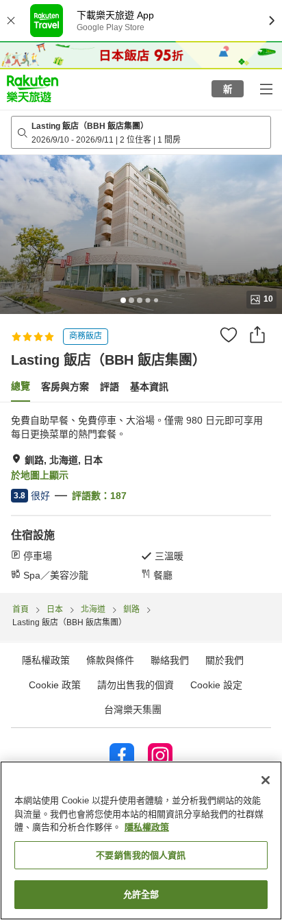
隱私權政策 (147, 827)
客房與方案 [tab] (65, 386)
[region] (141, 840)
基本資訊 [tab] (149, 386)
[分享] (257, 334)
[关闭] (266, 780)
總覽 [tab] (20, 385)
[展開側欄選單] (266, 88)
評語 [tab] (109, 386)
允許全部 (141, 894)
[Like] (228, 334)
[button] (32, 88)
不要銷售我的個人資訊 (140, 855)
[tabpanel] (141, 497)
